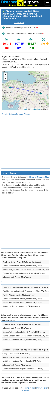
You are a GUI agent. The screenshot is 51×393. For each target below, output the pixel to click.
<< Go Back (19, 22)
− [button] (5, 78)
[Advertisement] (25, 140)
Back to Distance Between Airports (16, 114)
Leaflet (26, 109)
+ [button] (5, 74)
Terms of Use (29, 387)
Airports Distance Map (39, 177)
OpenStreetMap (35, 109)
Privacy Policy (42, 387)
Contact (25, 390)
